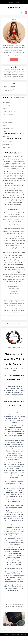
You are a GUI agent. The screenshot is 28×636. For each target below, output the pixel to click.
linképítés (14, 289)
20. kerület (16, 223)
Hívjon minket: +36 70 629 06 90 (13, 2)
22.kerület (11, 224)
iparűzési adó (6, 102)
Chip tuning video (7, 122)
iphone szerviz (6, 136)
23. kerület (16, 224)
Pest (19, 74)
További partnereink (8, 128)
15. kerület (20, 219)
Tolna (16, 76)
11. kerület (13, 218)
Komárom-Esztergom (9, 74)
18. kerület (18, 221)
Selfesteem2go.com (8, 141)
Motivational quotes (8, 144)
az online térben (14, 49)
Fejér (18, 71)
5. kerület (13, 214)
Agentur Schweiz (7, 131)
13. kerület (10, 219)
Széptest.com (6, 105)
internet (5, 86)
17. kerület (13, 221)
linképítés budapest (14, 293)
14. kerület (15, 219)
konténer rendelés (8, 114)
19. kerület (10, 223)
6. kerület (18, 214)
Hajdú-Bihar (9, 72)
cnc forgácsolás (7, 99)
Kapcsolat (14, 59)
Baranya (12, 69)
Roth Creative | (18, 634)
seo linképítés (14, 291)
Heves (13, 72)
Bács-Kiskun (7, 69)
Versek (5, 108)
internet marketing (8, 90)
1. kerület (11, 212)
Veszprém (22, 76)
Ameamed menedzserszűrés (10, 111)
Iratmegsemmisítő (7, 150)
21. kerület (21, 223)
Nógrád (16, 74)
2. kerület (15, 212)
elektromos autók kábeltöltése (14, 413)
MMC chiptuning (7, 147)
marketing (13, 86)
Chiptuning (6, 119)
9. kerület (20, 216)
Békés (15, 69)
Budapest (9, 71)
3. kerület (20, 212)
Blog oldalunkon (18, 52)
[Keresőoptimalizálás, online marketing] (14, 7)
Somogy (22, 74)
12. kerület (18, 218)
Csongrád (14, 71)
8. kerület (15, 216)
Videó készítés (21, 97)
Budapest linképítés (14, 295)
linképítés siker (14, 296)
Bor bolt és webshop (8, 117)
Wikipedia (5, 125)
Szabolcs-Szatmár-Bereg (9, 76)
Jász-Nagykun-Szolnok (20, 72)
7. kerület (10, 216)
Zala (14, 78)
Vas (19, 76)
